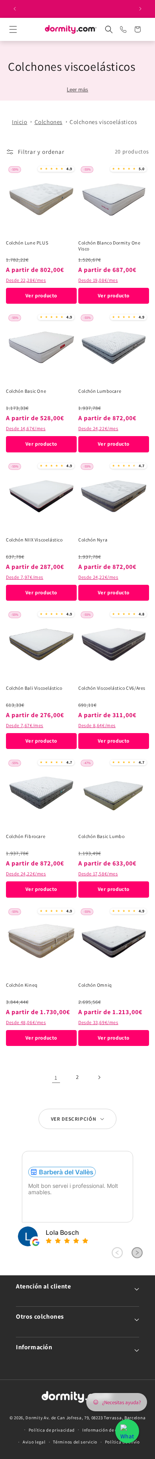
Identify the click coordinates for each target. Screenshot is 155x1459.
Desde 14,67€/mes (26, 428)
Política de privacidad (52, 1430)
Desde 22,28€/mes (26, 280)
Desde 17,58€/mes (98, 874)
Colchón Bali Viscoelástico (34, 688)
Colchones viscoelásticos (103, 122)
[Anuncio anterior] (14, 8)
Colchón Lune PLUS (27, 243)
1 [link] (56, 1077)
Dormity (34, 1417)
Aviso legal (34, 1442)
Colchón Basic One (26, 391)
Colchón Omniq (95, 985)
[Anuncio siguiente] (140, 8)
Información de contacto (108, 1430)
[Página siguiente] (99, 1077)
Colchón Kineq (22, 985)
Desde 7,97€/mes (24, 577)
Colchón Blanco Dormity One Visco (109, 246)
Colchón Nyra (92, 540)
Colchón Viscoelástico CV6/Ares (111, 688)
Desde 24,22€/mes (98, 428)
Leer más (77, 90)
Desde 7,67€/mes (24, 725)
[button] (20, 29)
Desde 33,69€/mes (98, 1022)
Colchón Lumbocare (99, 391)
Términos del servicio (75, 1442)
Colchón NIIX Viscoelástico (34, 540)
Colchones (48, 122)
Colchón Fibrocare (25, 836)
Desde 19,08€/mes (98, 280)
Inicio (19, 122)
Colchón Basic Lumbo (101, 836)
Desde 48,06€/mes (26, 1022)
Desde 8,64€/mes (97, 725)
